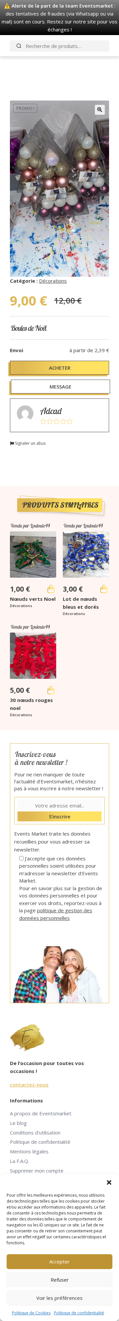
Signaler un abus (30, 443)
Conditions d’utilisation (35, 1132)
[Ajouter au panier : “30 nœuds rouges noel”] (51, 690)
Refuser (60, 1279)
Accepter (59, 1261)
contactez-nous (29, 1084)
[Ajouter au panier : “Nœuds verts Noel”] (51, 589)
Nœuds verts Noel (33, 599)
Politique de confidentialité (79, 1313)
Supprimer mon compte (36, 1170)
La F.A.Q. (19, 1161)
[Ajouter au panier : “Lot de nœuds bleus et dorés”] (104, 589)
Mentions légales (29, 1151)
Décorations (53, 280)
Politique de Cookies (31, 1313)
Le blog (18, 1123)
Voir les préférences (59, 1298)
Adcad (50, 410)
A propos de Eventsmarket (40, 1113)
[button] (109, 1182)
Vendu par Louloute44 (30, 525)
